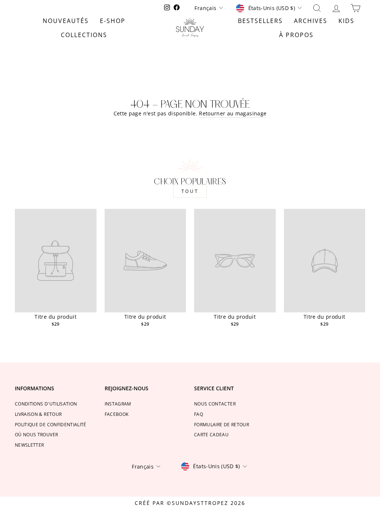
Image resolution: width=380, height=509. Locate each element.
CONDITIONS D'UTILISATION (46, 404)
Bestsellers (260, 21)
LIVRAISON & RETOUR (38, 414)
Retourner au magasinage (232, 113)
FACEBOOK (117, 414)
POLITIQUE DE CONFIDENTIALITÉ (50, 424)
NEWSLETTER (29, 445)
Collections (84, 35)
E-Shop (112, 21)
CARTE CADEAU (211, 434)
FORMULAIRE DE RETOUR (221, 424)
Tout (190, 191)
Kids (346, 21)
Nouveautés (66, 21)
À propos (296, 35)
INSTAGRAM (118, 404)
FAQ (198, 414)
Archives (310, 21)
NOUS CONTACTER (215, 404)
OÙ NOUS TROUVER (36, 434)
